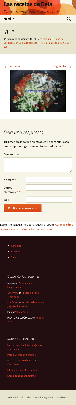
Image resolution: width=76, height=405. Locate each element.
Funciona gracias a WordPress (51, 397)
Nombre (10, 180)
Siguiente (63, 66)
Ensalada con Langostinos (21, 375)
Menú (7, 18)
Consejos (16, 245)
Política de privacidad (20, 397)
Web (6, 199)
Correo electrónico (12, 190)
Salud (14, 257)
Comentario (12, 154)
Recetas (15, 251)
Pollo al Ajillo (21, 312)
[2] (38, 91)
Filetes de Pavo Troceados (22, 370)
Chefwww (12, 292)
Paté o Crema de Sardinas (21, 354)
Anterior (12, 66)
